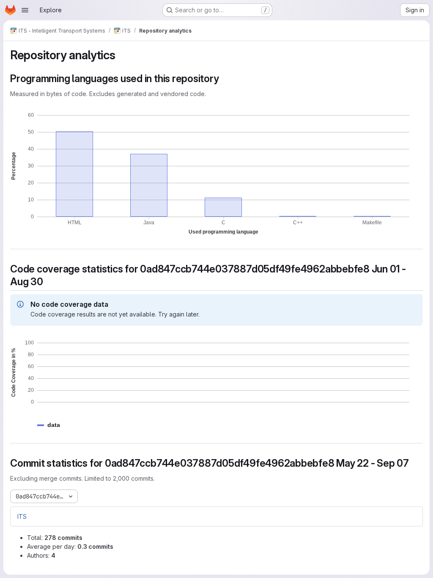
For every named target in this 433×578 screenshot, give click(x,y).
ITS (22, 516)
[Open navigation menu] (25, 10)
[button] (53, 425)
